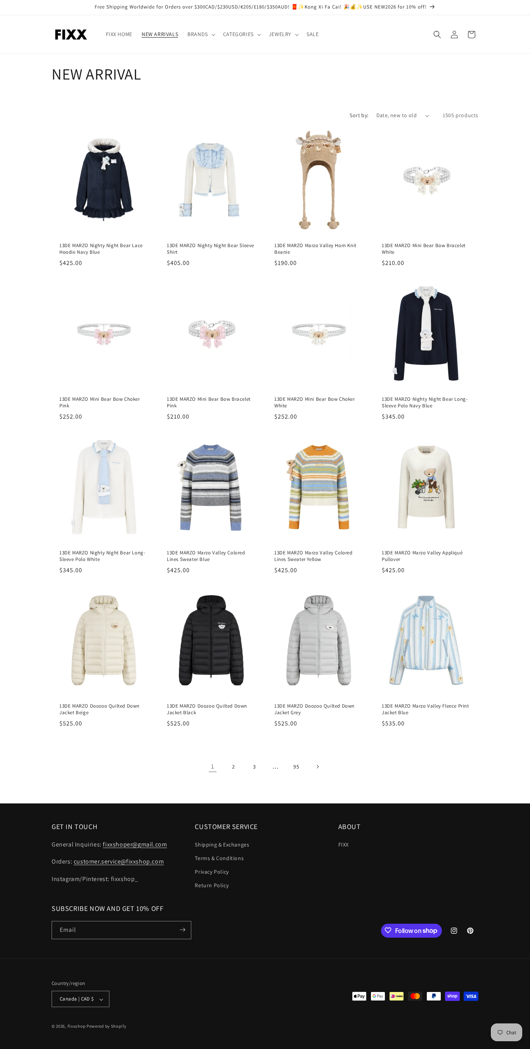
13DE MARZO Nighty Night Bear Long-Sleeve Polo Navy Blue (425, 402)
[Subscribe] (182, 930)
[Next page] (317, 766)
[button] (200, 34)
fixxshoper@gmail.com (135, 844)
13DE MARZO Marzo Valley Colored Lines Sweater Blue (206, 556)
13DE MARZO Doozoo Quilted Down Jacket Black (207, 709)
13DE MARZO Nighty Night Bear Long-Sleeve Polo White (102, 556)
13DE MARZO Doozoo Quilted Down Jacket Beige (99, 709)
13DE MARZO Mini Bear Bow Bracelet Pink (209, 402)
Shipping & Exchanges (222, 844)
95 (296, 766)
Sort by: (359, 115)
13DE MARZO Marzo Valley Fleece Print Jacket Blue (425, 709)
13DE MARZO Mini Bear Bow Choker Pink (99, 402)
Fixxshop (77, 1026)
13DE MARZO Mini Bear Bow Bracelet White (424, 248)
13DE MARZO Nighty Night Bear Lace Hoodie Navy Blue (101, 248)
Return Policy (212, 885)
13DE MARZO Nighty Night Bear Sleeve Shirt (210, 248)
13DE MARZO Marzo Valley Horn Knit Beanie (315, 248)
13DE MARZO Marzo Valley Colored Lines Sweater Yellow (313, 556)
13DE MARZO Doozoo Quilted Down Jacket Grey (314, 709)
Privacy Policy (212, 871)
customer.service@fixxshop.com (119, 861)
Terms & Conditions (219, 857)
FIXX (343, 844)
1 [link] (212, 766)
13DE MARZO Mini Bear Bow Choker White (314, 402)
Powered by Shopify (106, 1026)
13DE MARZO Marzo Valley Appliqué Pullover (422, 556)
